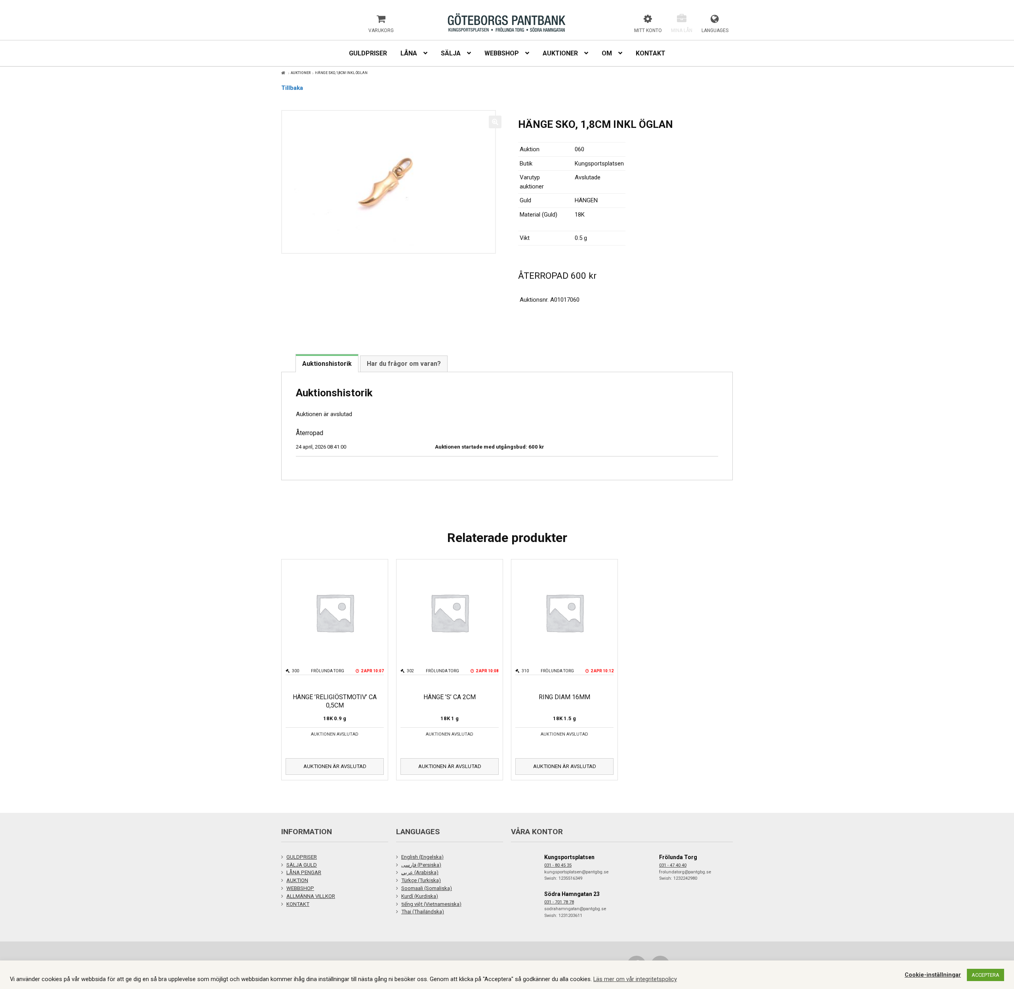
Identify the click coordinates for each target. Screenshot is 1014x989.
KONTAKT (297, 904)
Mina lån (681, 30)
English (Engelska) (422, 857)
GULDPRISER (301, 857)
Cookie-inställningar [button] (933, 974)
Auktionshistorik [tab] (327, 363)
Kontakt (650, 53)
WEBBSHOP (300, 888)
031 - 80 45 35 (558, 865)
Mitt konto (648, 30)
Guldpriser (368, 53)
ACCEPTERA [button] (985, 975)
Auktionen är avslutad (334, 766)
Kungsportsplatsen (569, 857)
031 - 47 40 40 (672, 865)
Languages (714, 30)
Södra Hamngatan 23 (572, 894)
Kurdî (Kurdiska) (419, 896)
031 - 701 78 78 (559, 902)
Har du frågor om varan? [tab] (404, 363)
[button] (495, 122)
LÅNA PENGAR (303, 872)
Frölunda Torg (678, 857)
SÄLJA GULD (301, 865)
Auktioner (301, 73)
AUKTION (297, 880)
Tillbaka (292, 87)
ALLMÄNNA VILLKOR (310, 896)
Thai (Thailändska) (422, 912)
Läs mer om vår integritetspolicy (635, 979)
